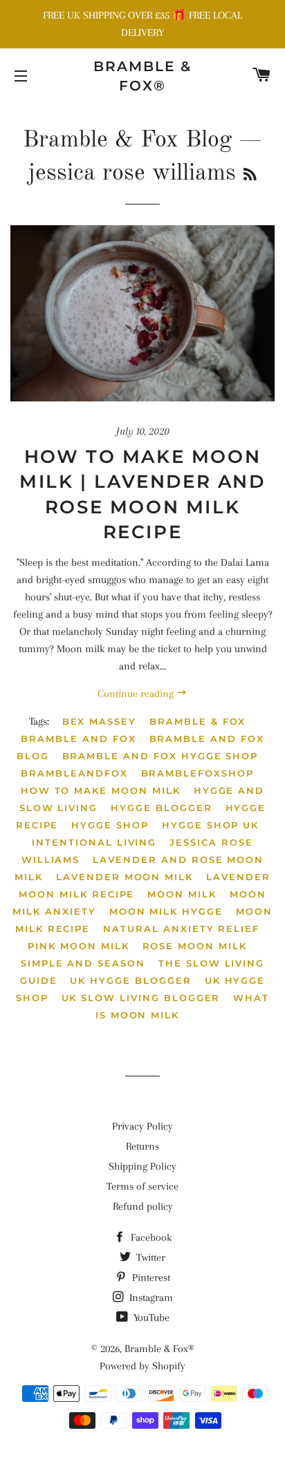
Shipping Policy (142, 1166)
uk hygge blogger (130, 980)
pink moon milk (78, 945)
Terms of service (142, 1186)
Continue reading (137, 693)
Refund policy (143, 1206)
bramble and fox (78, 738)
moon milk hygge (166, 911)
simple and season (83, 963)
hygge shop (110, 824)
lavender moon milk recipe (144, 885)
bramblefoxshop (197, 773)
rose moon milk (194, 945)
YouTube (150, 1317)
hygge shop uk (210, 824)
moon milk (182, 894)
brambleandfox (74, 773)
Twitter (149, 1257)
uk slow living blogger (141, 997)
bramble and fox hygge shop (160, 755)
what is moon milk (182, 1006)
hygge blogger (161, 807)
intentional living (94, 842)
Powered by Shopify (142, 1366)
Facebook (150, 1237)
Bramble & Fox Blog (127, 140)
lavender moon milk (124, 876)
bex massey (99, 721)
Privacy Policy (142, 1126)
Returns (142, 1146)
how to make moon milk (101, 790)
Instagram (150, 1297)
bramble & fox (197, 721)
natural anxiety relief (181, 928)
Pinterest (149, 1277)
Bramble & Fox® (142, 76)
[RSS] (250, 176)
